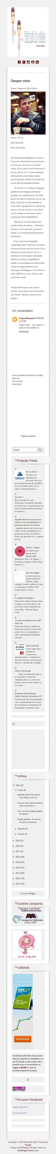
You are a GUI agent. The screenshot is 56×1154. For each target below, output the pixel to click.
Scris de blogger (32, 573)
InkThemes (24, 1148)
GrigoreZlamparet (27, 318)
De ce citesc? (31, 472)
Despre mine (20, 81)
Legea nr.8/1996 (19, 1068)
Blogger (32, 893)
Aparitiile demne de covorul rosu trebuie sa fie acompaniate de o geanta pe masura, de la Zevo (28, 522)
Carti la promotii (32, 646)
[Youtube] (32, 62)
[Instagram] (28, 62)
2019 (18, 841)
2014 (18, 868)
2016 (18, 857)
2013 (18, 873)
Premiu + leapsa (32, 547)
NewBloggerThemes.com (28, 1150)
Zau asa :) (19, 497)
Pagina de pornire (28, 436)
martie (21, 790)
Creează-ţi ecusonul (20, 1113)
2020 (18, 785)
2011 (18, 884)
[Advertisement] (32, 411)
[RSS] (37, 62)
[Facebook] (19, 62)
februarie (22, 829)
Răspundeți (23, 332)
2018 (18, 846)
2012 (18, 878)
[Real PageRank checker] (19, 1089)
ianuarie (21, 834)
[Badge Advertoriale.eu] (28, 1079)
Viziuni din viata (30, 1142)
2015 (18, 862)
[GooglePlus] (23, 62)
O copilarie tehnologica (24, 598)
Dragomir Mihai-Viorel (20, 1107)
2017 (18, 851)
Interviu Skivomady (23, 671)
